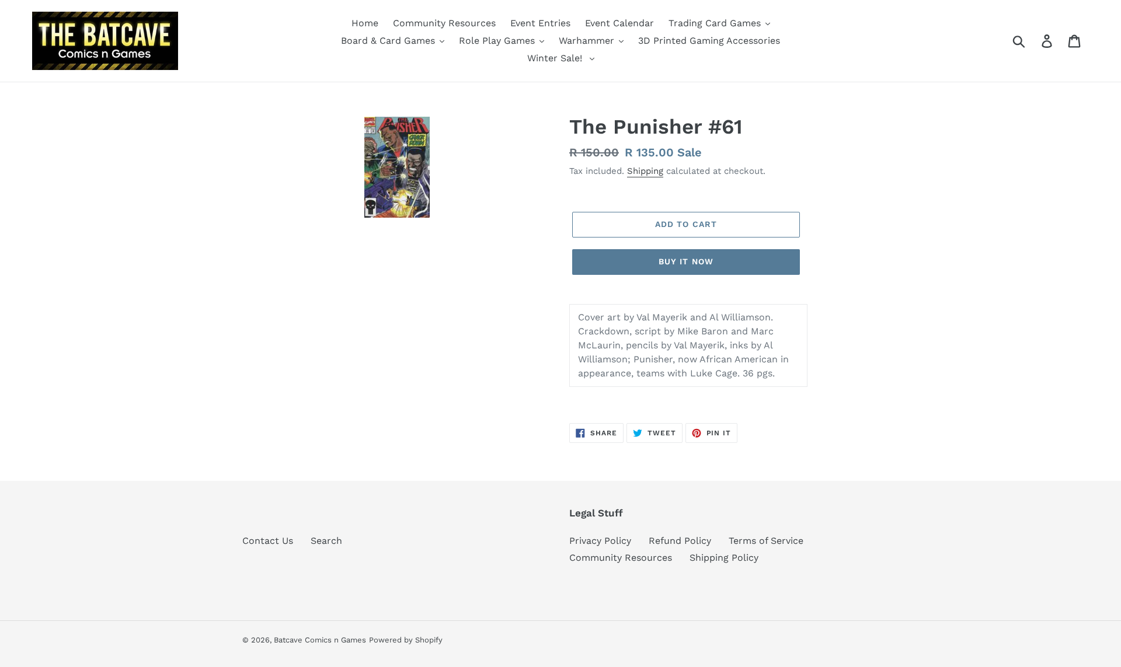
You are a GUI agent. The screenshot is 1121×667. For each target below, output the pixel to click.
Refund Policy (680, 540)
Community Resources (620, 557)
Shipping (645, 171)
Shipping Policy (724, 557)
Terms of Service (766, 540)
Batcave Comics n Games (320, 639)
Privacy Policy (600, 540)
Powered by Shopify (406, 639)
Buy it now (686, 261)
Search (326, 540)
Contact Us (267, 540)
